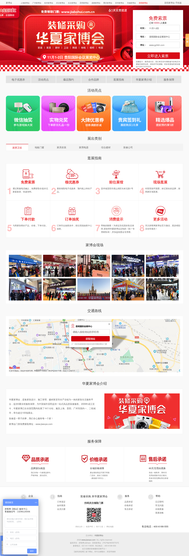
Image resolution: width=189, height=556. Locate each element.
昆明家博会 (84, 2)
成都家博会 (96, 2)
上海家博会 (25, 2)
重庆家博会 (107, 2)
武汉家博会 (60, 2)
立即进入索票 (157, 55)
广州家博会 (36, 2)
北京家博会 (72, 2)
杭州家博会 (48, 2)
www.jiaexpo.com (89, 539)
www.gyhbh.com (156, 45)
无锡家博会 (131, 2)
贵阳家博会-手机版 (173, 2)
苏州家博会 (119, 2)
